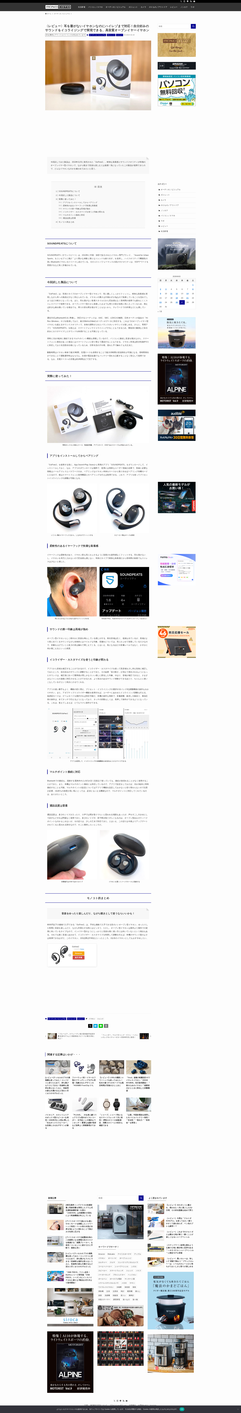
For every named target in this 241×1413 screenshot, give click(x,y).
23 (160, 302)
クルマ (112, 1262)
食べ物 (135, 1299)
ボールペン (102, 1279)
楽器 (100, 1295)
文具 (108, 1291)
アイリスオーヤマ (124, 1254)
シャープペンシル (121, 1266)
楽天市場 (78, 957)
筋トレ (123, 1295)
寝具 (134, 1287)
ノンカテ (164, 210)
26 (177, 302)
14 (187, 294)
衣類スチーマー (104, 1299)
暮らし (137, 1291)
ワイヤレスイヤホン (106, 1287)
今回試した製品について (69, 195)
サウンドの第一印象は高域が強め (76, 209)
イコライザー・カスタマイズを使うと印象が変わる (84, 212)
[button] (90, 1026)
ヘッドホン (132, 1275)
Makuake (111, 1254)
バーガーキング (104, 1275)
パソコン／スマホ (168, 216)
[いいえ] (238, 1409)
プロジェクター (119, 1275)
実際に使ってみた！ (67, 199)
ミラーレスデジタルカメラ (108, 1283)
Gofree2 (75, 947)
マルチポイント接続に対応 (74, 215)
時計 (122, 1291)
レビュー (120, 35)
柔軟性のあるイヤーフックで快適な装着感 (80, 206)
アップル (137, 1254)
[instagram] (184, 1)
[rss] (191, 1)
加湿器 (127, 1287)
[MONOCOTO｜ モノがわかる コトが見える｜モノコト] (58, 7)
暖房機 (129, 1291)
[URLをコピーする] (106, 1026)
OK (182, 1409)
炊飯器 (115, 1295)
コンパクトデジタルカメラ (128, 1262)
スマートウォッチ (116, 1271)
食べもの (126, 1299)
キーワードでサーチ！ (108, 1247)
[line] (187, 1)
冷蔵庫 (119, 1287)
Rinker (82, 949)
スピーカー (102, 1271)
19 (177, 298)
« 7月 (160, 311)
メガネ (124, 1283)
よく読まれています (158, 1198)
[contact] (194, 1)
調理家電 (116, 1299)
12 (177, 294)
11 (171, 294)
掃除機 (100, 1291)
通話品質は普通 (69, 218)
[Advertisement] (98, 131)
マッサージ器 (130, 1279)
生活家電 (164, 231)
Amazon (78, 953)
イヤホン (92, 1019)
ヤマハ (132, 1283)
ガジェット (111, 35)
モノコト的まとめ (66, 222)
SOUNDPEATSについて (69, 191)
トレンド (100, 1019)
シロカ (133, 1266)
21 (187, 298)
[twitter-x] (181, 1)
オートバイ (112, 1258)
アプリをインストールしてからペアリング (80, 202)
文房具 (115, 1291)
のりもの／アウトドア (170, 205)
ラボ (162, 221)
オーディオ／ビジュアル (97, 35)
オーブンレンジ (125, 1258)
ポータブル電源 (116, 1279)
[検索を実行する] (193, 26)
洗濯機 (107, 1295)
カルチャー (102, 1262)
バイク (138, 1271)
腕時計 (131, 1295)
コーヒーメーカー (105, 1266)
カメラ (163, 200)
